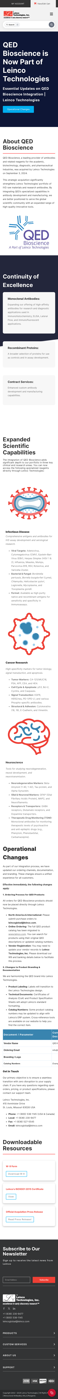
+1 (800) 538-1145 (13, 1231)
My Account (18, 4)
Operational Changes (18, 109)
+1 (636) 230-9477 (13, 1227)
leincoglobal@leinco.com (16, 1235)
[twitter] (9, 1222)
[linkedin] (14, 1222)
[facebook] (4, 1222)
